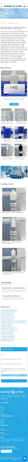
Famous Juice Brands (6, 325)
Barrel (2, 423)
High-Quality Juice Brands (7, 321)
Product (2, 419)
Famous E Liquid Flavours (8, 336)
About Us (17, 396)
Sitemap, (20, 458)
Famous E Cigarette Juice (7, 318)
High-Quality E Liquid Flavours (9, 329)
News (23, 396)
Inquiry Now (5, 451)
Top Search (14, 459)
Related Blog (7, 282)
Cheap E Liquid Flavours (7, 332)
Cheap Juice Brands (21, 321)
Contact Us (4, 398)
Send (14, 380)
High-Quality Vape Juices (7, 340)
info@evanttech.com (5, 429)
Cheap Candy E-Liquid (13, 23)
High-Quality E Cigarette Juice (8, 310)
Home (3, 23)
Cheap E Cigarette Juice (7, 314)
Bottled (2, 421)
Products (9, 396)
